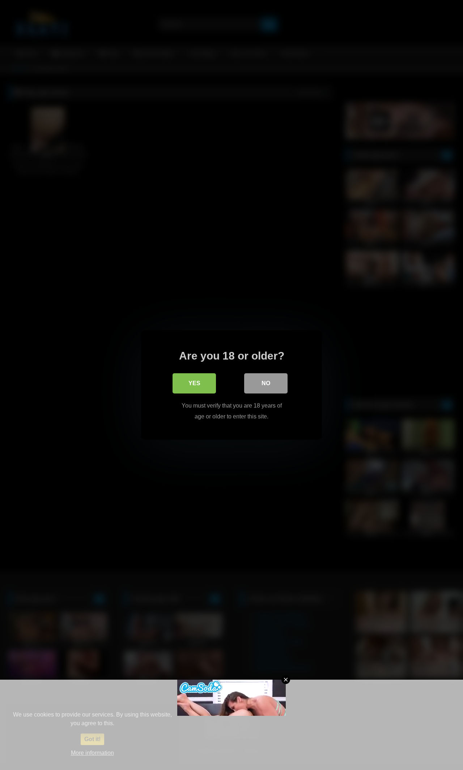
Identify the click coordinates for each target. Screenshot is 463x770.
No (266, 383)
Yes (194, 383)
